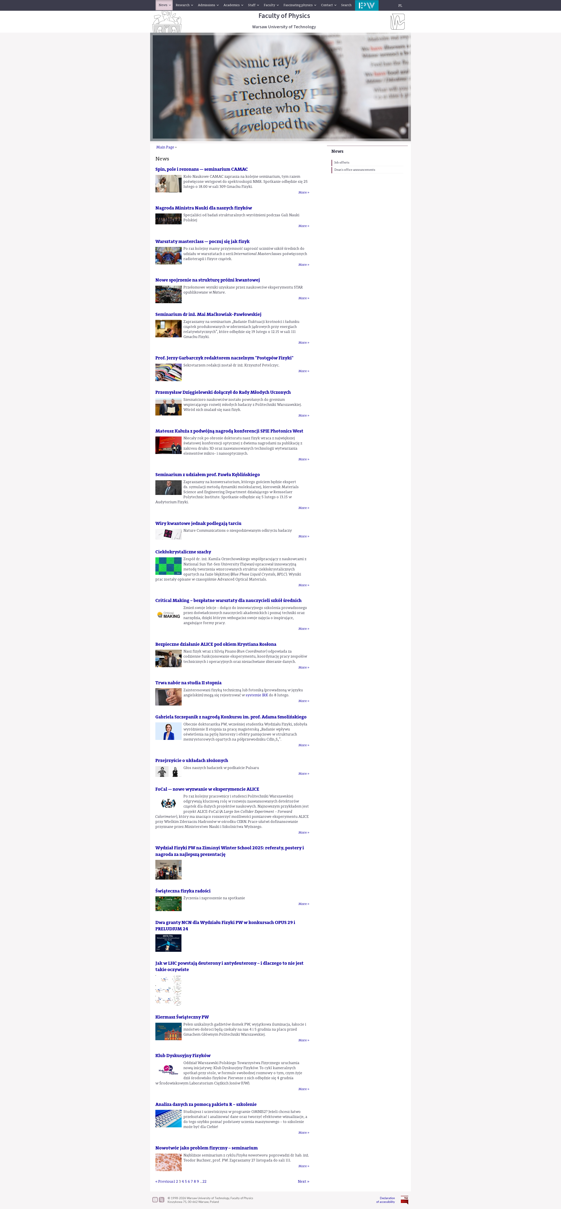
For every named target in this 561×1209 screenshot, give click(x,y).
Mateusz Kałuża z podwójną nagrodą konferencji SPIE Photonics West (229, 431)
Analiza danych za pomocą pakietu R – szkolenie (206, 1104)
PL (400, 6)
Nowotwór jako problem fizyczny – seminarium (206, 1148)
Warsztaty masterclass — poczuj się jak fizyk (202, 241)
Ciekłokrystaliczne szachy (183, 552)
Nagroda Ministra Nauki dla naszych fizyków (203, 208)
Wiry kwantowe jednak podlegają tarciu (198, 523)
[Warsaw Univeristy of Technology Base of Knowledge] (155, 1201)
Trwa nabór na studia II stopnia (188, 683)
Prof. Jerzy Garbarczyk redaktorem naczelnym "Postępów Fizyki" (224, 358)
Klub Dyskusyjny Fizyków (183, 1055)
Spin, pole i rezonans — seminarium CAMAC (201, 169)
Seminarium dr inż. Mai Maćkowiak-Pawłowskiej (208, 314)
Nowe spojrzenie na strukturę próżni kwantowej (207, 280)
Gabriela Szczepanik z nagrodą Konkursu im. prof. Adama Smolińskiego (231, 717)
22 (204, 1181)
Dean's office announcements (354, 170)
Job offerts (341, 163)
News (337, 151)
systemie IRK (257, 695)
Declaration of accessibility (385, 1200)
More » (303, 192)
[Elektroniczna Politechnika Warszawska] (367, 5)
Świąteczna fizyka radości (183, 891)
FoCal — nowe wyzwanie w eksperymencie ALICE (207, 789)
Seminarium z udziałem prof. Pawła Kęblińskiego (207, 475)
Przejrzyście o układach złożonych (191, 760)
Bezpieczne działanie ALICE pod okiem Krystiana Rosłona (215, 644)
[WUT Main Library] (161, 1201)
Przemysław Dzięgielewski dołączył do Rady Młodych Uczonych (223, 392)
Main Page (165, 147)
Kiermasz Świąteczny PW (182, 1017)
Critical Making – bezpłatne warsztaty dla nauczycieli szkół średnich (228, 600)
